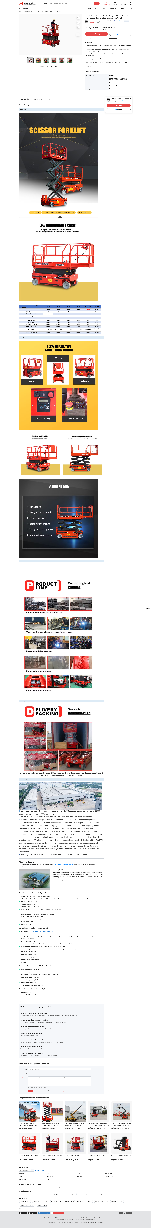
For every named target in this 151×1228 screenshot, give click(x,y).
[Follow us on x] (122, 1213)
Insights (108, 1217)
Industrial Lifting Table (84, 1194)
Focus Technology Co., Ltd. (64, 1222)
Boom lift (49, 1176)
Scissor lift (21, 1176)
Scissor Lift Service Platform (27, 1205)
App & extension (113, 8)
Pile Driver (32, 931)
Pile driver (78, 1173)
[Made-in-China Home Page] (27, 3)
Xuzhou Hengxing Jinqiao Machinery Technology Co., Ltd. (100, 21)
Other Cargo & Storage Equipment (52, 1194)
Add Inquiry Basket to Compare (50, 66)
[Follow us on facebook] (120, 1213)
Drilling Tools (52, 931)
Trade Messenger (44, 1213)
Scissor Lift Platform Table (101, 1201)
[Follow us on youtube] (127, 1213)
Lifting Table (58, 11)
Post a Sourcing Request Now (62, 1091)
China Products (51, 1217)
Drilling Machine (44, 931)
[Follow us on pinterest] (129, 1213)
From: (26, 1069)
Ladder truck (79, 1176)
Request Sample (113, 38)
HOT (48, 1173)
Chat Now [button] (121, 34)
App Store (23, 1213)
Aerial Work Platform (109, 1176)
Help (104, 8)
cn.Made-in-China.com (90, 1219)
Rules (131, 8)
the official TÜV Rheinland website (64, 864)
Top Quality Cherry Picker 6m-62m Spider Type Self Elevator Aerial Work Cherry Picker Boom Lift (121, 1125)
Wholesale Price (84, 1217)
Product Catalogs (41, 1170)
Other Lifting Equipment (26, 1194)
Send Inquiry (96, 34)
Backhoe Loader (108, 1173)
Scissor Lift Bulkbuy (42, 1205)
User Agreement (84, 1222)
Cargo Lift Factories (25, 1201)
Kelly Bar (37, 931)
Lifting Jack (38, 1194)
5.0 (114, 101)
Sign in (130, 4)
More (20, 1208)
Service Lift (45, 1201)
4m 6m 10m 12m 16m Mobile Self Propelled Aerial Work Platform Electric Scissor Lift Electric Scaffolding (28, 1125)
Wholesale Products (75, 1217)
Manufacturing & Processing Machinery (33, 11)
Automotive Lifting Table (99, 1194)
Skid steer (21, 1173)
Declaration (92, 1222)
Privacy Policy (100, 1222)
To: (27, 1073)
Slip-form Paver (22, 1179)
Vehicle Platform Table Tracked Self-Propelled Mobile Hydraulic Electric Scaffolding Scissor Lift (50, 1125)
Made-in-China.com (69, 1219)
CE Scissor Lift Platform (117, 1201)
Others (48, 1179)
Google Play (32, 1213)
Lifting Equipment (49, 11)
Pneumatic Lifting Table (69, 1194)
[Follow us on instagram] (124, 1213)
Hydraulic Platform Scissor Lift (84, 1201)
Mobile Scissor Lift (69, 1201)
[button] (92, 3)
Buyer (96, 8)
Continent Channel (94, 1217)
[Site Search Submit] (97, 3)
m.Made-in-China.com (79, 1219)
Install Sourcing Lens (58, 1213)
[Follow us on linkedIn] (131, 1213)
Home (20, 11)
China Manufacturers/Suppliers (63, 1217)
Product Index (102, 1217)
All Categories (24, 8)
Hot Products (43, 1217)
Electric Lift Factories (56, 1201)
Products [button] (44, 3)
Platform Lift (36, 1201)
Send (31, 1091)
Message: (25, 1077)
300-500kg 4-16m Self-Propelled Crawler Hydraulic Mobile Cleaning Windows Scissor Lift (28, 1157)
